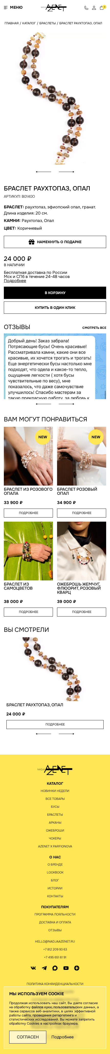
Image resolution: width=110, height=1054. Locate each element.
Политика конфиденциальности (55, 984)
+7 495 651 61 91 (55, 957)
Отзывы (55, 930)
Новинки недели (55, 791)
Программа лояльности (55, 914)
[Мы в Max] (55, 968)
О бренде (55, 864)
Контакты (55, 896)
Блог (55, 880)
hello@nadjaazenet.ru (55, 941)
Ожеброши (55, 830)
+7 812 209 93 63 (55, 949)
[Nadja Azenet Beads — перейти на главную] (54, 7)
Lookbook (55, 872)
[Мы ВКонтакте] (33, 968)
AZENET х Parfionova (55, 846)
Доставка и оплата (55, 922)
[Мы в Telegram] (44, 968)
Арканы (55, 823)
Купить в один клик (55, 307)
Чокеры (55, 838)
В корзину (55, 292)
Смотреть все (94, 327)
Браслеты (55, 815)
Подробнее (15, 280)
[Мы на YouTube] (66, 968)
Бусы (55, 807)
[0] (102, 7)
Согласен (28, 1037)
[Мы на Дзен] (76, 968)
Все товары (55, 799)
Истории (55, 888)
